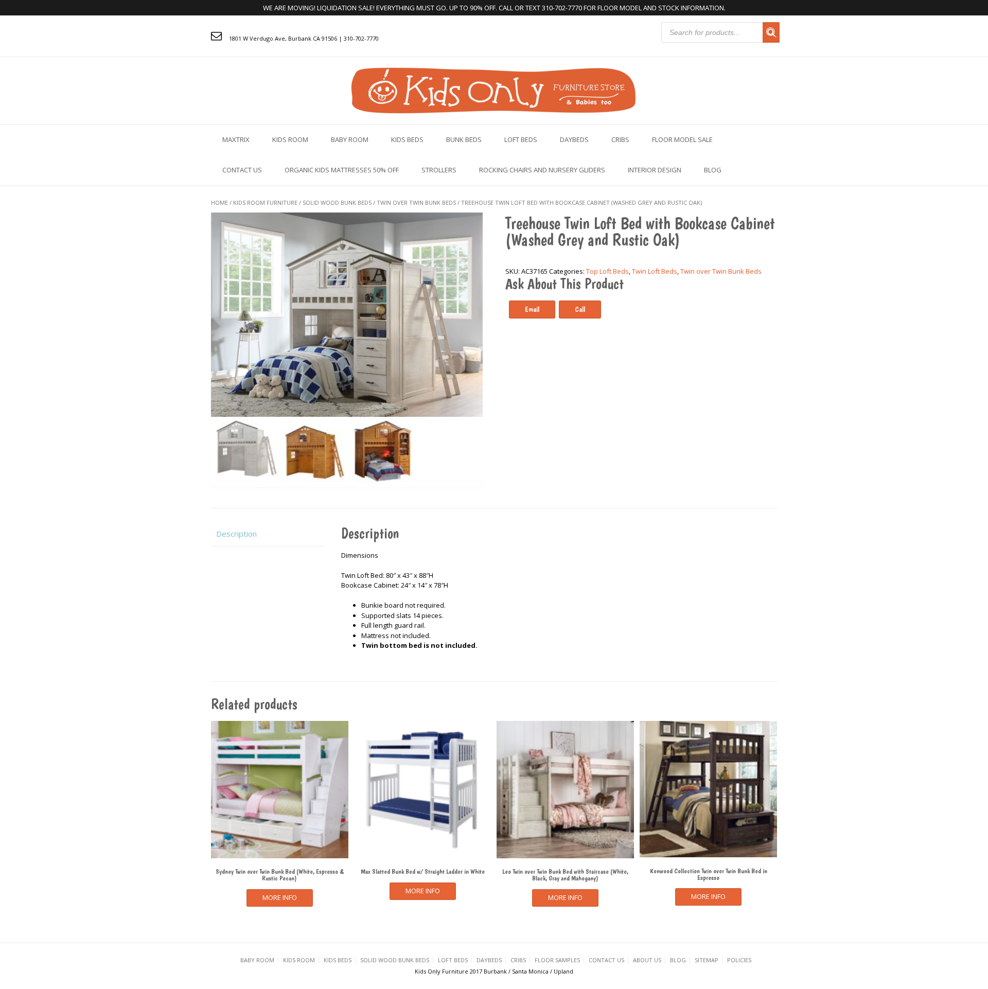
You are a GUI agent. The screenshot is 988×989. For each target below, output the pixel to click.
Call (580, 309)
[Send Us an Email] (216, 35)
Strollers (438, 169)
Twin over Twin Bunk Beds (416, 202)
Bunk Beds (464, 139)
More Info (279, 897)
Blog (712, 169)
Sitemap (706, 960)
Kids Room (290, 139)
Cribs (620, 139)
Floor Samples (557, 960)
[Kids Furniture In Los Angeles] (494, 89)
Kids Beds (407, 139)
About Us (647, 960)
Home (219, 202)
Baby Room (349, 139)
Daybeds (574, 139)
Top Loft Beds (607, 271)
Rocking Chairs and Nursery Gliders (542, 169)
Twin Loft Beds (654, 271)
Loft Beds (520, 139)
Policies (739, 960)
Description (236, 533)
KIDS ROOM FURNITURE (265, 202)
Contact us (242, 169)
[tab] (267, 533)
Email (532, 309)
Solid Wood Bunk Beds (337, 202)
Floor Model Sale (682, 139)
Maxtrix (236, 139)
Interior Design (654, 169)
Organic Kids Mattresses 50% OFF (342, 169)
